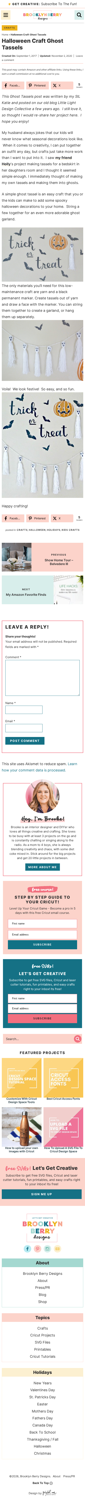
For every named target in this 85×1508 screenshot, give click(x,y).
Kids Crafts (71, 529)
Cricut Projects (42, 1335)
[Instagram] (47, 1249)
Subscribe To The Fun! (44, 4)
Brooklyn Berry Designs (42, 15)
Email (10, 721)
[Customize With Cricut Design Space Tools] (22, 1077)
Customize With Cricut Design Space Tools (21, 1100)
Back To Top (41, 1483)
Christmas (42, 1453)
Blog (42, 1295)
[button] (77, 233)
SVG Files (42, 1342)
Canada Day (42, 1425)
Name (10, 703)
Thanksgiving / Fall (42, 1439)
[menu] (5, 15)
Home (5, 34)
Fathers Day (42, 1418)
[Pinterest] (37, 1249)
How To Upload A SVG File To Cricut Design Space (63, 1149)
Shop (42, 1302)
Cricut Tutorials (42, 1356)
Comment (13, 657)
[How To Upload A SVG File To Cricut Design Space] (63, 1126)
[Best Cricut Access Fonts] (63, 1077)
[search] (79, 15)
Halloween (37, 529)
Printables (42, 1349)
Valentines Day (42, 1390)
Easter (42, 1404)
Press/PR (42, 1287)
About (43, 1281)
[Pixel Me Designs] (49, 1493)
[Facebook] (27, 1249)
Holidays (53, 529)
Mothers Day (42, 1411)
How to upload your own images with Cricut (21, 1149)
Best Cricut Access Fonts (63, 1098)
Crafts (9, 27)
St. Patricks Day (42, 1397)
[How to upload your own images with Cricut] (22, 1126)
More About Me (42, 867)
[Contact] (57, 1249)
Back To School (42, 1432)
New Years (43, 1383)
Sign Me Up (41, 1194)
